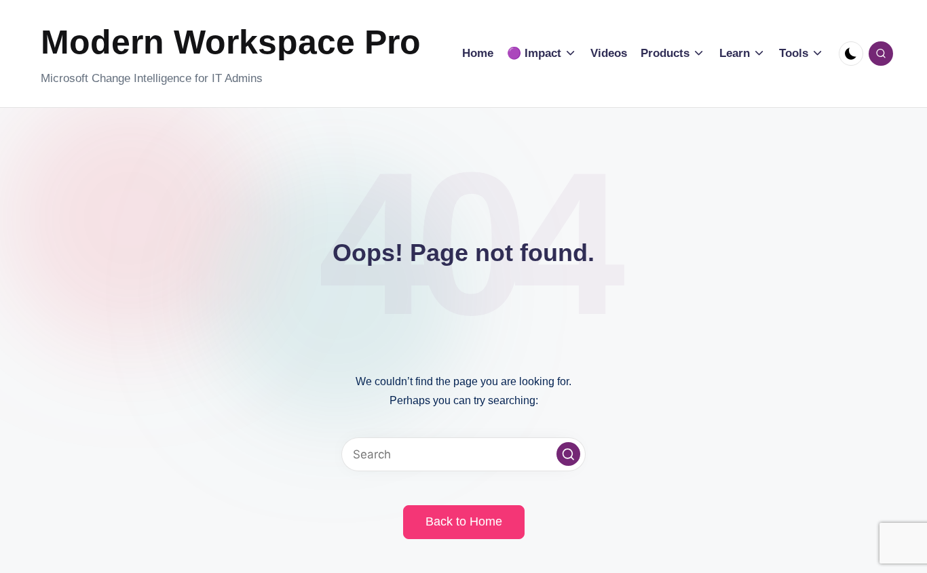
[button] (568, 454)
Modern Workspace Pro (231, 42)
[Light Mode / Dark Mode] (851, 53)
